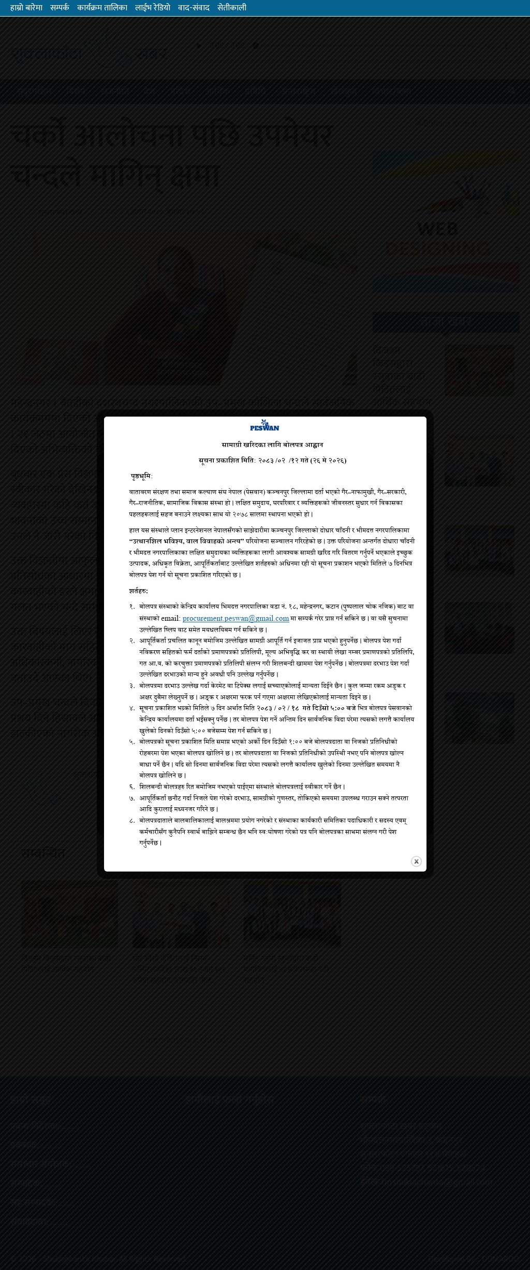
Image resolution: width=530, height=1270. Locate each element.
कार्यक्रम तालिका (102, 8)
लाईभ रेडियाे (152, 8)
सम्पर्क (59, 8)
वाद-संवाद (194, 8)
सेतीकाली (231, 8)
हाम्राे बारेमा (26, 8)
